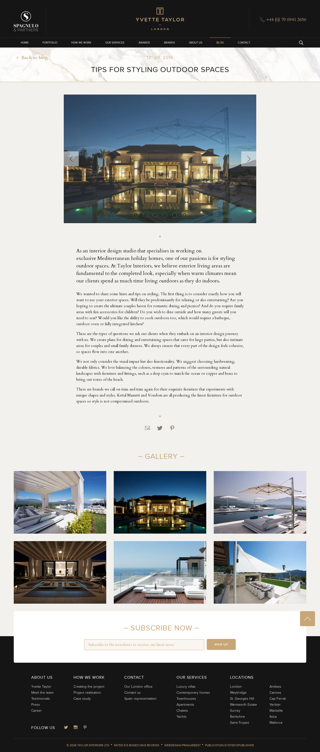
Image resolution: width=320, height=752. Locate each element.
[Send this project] (148, 428)
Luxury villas (186, 687)
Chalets (182, 711)
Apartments (185, 705)
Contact (244, 42)
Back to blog (34, 58)
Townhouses (186, 699)
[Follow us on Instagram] (75, 727)
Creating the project (89, 687)
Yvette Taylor (41, 687)
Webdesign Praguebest (182, 745)
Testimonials (40, 699)
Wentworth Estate (243, 705)
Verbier (275, 705)
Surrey (235, 711)
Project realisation (87, 693)
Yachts (181, 717)
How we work (81, 42)
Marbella (276, 711)
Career (36, 711)
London (236, 687)
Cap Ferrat (278, 699)
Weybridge (238, 693)
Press (35, 705)
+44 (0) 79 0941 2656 (286, 20)
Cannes (275, 693)
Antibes (275, 687)
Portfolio (49, 42)
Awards (144, 42)
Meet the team (42, 693)
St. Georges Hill (242, 699)
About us (195, 42)
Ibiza (273, 717)
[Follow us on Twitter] (66, 727)
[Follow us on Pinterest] (85, 727)
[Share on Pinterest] (172, 428)
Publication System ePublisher (229, 745)
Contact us (132, 693)
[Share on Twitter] (160, 428)
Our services (114, 42)
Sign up (221, 644)
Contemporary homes (193, 693)
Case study (82, 699)
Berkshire (237, 717)
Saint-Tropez (239, 723)
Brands (169, 42)
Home (24, 42)
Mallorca (276, 723)
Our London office (138, 687)
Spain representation (140, 699)
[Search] (301, 43)
